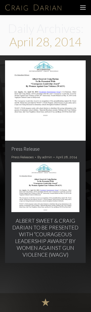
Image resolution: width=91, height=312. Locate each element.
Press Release (25, 149)
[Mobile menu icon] (83, 8)
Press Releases (22, 157)
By (44, 157)
